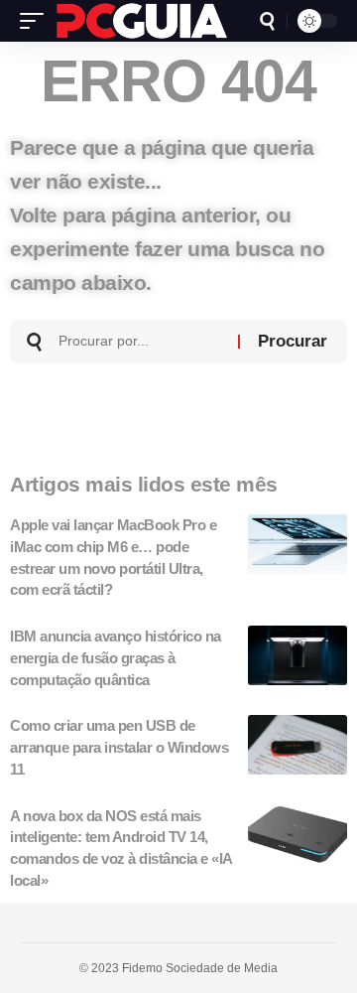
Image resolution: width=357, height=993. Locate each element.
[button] (37, 21)
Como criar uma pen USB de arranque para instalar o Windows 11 (119, 747)
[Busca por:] (141, 341)
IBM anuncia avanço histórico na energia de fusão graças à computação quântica (115, 658)
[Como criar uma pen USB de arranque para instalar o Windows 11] (297, 745)
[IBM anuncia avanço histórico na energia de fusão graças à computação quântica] (297, 655)
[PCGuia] (142, 21)
